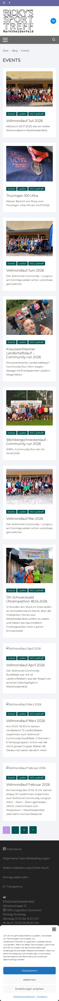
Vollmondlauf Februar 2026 (28, 785)
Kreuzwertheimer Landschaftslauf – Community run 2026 (23, 353)
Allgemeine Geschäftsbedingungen (26, 858)
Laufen (22, 114)
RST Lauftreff (36, 114)
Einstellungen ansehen (29, 988)
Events (11, 114)
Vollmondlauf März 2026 (25, 721)
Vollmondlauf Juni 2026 (25, 270)
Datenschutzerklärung (24, 996)
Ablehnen (29, 979)
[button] (54, 929)
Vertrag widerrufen (15, 877)
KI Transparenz (13, 886)
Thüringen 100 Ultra (22, 196)
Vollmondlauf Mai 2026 (24, 519)
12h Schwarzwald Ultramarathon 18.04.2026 (26, 599)
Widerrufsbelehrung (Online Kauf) (26, 867)
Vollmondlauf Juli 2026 (24, 121)
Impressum (42, 996)
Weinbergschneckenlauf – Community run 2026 (27, 442)
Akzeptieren (29, 970)
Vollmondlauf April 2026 (25, 665)
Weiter (33, 830)
